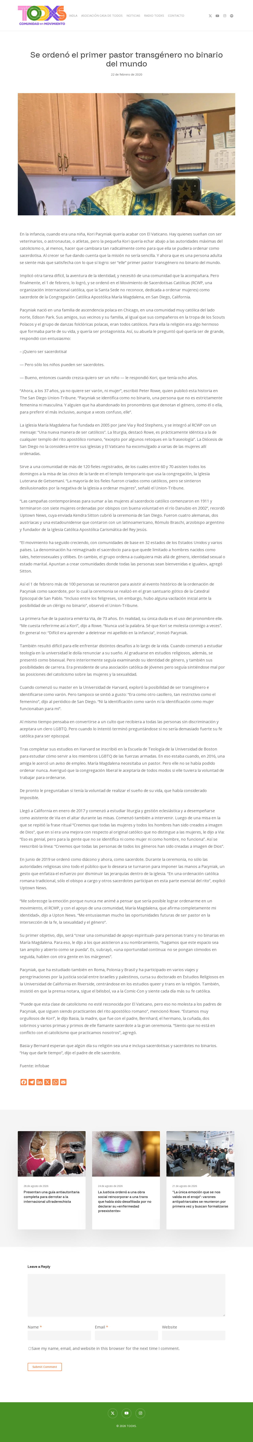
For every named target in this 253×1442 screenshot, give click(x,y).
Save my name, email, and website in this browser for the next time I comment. (106, 1348)
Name (35, 1327)
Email (101, 1327)
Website (169, 1327)
